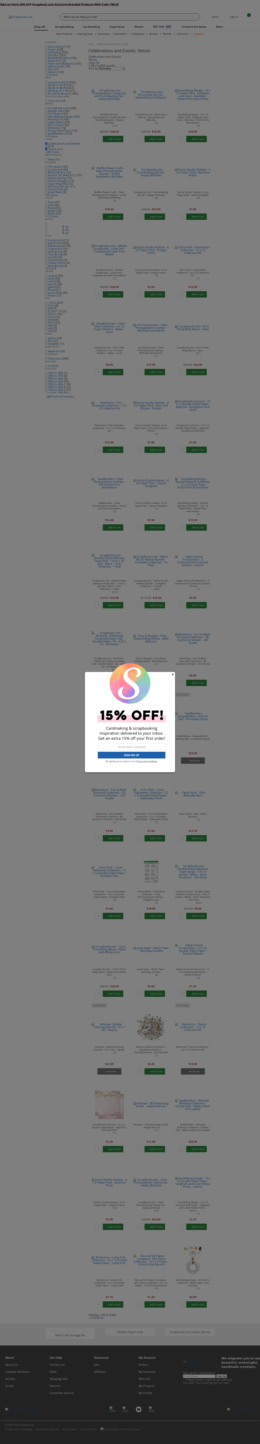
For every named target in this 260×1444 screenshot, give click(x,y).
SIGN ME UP (131, 755)
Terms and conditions (146, 761)
